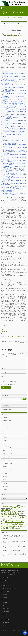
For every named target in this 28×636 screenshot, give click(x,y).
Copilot (10, 508)
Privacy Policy (17, 565)
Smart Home (19, 513)
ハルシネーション (18, 523)
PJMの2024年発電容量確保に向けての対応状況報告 (14, 554)
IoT (7, 511)
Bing (12, 506)
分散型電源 (6, 526)
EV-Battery (20, 509)
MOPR (13, 511)
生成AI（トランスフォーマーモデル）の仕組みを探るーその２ (14, 542)
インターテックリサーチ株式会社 (14, 630)
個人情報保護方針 (6, 564)
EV (17, 510)
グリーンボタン (16, 518)
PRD (20, 511)
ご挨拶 (4, 440)
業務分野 (5, 597)
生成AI (4, 480)
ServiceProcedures (7, 617)
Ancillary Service (6, 506)
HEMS (5, 511)
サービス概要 (6, 591)
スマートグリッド (7, 450)
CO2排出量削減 (19, 17)
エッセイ (5, 443)
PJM (17, 511)
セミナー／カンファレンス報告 (13, 336)
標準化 (16, 526)
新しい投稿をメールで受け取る (8, 384)
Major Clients (6, 611)
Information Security (6, 565)
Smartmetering (6, 515)
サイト (3, 376)
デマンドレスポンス (14, 521)
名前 (3, 368)
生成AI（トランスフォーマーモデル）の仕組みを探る (14, 546)
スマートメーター (7, 460)
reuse (22, 34)
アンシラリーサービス (16, 516)
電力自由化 (5, 486)
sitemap (4, 566)
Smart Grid (10, 513)
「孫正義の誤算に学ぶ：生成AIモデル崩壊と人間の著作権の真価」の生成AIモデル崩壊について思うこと (14, 537)
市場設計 (5, 476)
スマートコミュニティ (16, 520)
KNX (4, 430)
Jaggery (10, 34)
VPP (8, 516)
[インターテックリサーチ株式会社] (14, 4)
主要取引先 (5, 594)
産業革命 (5, 483)
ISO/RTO (5, 427)
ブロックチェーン (7, 463)
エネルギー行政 (7, 447)
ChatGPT (16, 506)
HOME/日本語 (6, 577)
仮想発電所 (5, 466)
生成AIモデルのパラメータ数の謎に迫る (13, 550)
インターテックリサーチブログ (9, 17)
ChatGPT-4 (22, 506)
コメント (4, 356)
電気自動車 (5, 489)
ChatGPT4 (3, 508)
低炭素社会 (23, 336)
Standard (15, 515)
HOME (2, 17)
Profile (4, 605)
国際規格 (11, 526)
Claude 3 (7, 508)
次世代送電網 (10, 528)
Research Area (6, 608)
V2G (6, 516)
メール (3, 372)
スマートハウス (7, 456)
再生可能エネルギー (8, 470)
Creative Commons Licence (14, 35)
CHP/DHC (5, 417)
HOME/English (6, 602)
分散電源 (5, 473)
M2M (4, 434)
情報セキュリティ (11, 563)
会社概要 (5, 580)
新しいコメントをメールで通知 (8, 381)
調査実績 (5, 600)
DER (11, 509)
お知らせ (5, 437)
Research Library (6, 614)
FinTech (5, 424)
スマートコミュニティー (9, 453)
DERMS (14, 509)
